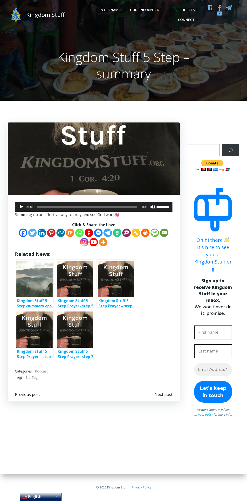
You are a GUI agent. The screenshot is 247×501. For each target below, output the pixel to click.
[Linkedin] (42, 233)
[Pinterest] (51, 233)
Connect (186, 19)
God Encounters (145, 9)
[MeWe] (60, 233)
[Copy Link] (136, 233)
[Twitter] (32, 233)
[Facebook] (23, 233)
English (34, 496)
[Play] (21, 206)
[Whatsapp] (79, 233)
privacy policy (203, 414)
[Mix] (70, 233)
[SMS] (155, 233)
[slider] (163, 206)
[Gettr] (89, 233)
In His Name (110, 9)
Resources (185, 9)
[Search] (230, 150)
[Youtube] (93, 242)
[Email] (164, 233)
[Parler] (126, 233)
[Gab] (117, 233)
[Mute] (152, 206)
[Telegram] (107, 233)
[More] (103, 242)
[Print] (145, 233)
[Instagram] (84, 242)
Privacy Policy (141, 487)
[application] (93, 207)
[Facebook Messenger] (98, 233)
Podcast (41, 371)
